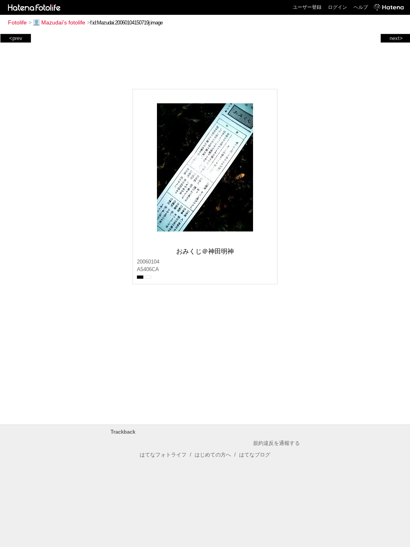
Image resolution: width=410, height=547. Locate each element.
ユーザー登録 (307, 7)
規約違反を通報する (276, 443)
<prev (15, 38)
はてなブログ (254, 455)
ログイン (337, 7)
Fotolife (17, 22)
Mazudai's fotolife (63, 22)
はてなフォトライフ (163, 455)
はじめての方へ (213, 455)
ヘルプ (361, 7)
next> (396, 38)
